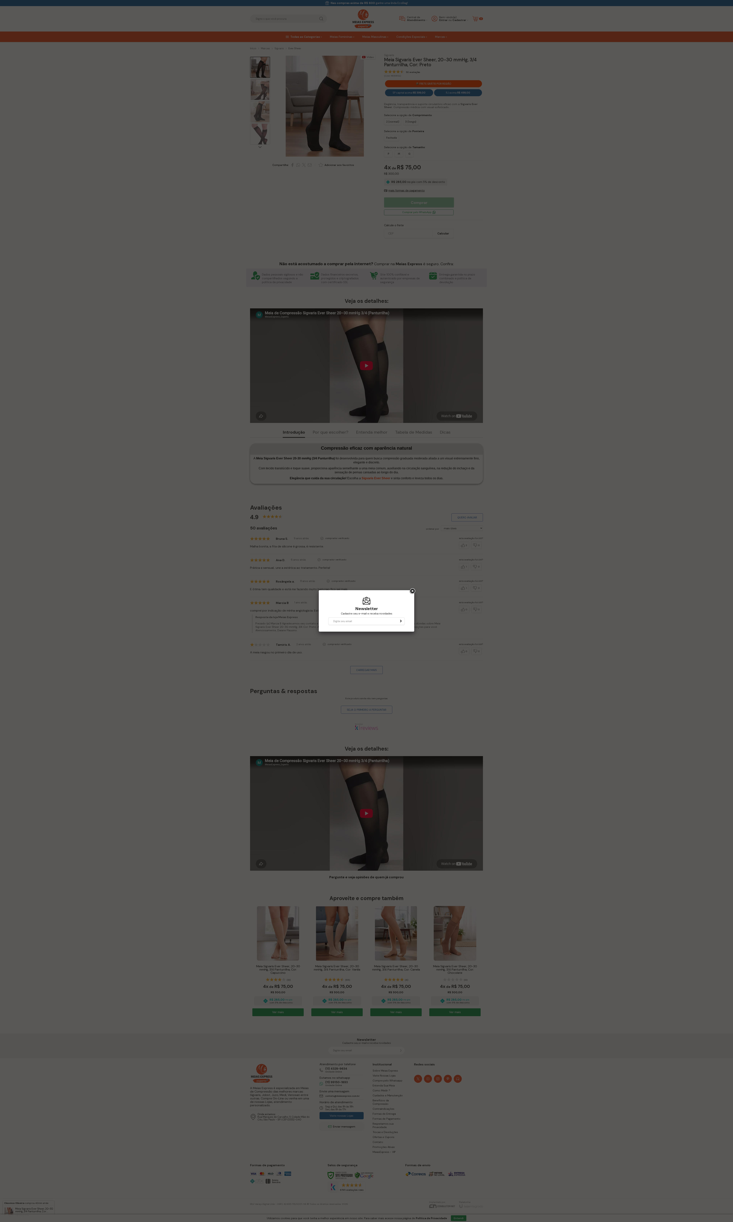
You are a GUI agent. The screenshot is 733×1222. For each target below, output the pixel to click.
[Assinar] (401, 621)
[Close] (412, 591)
